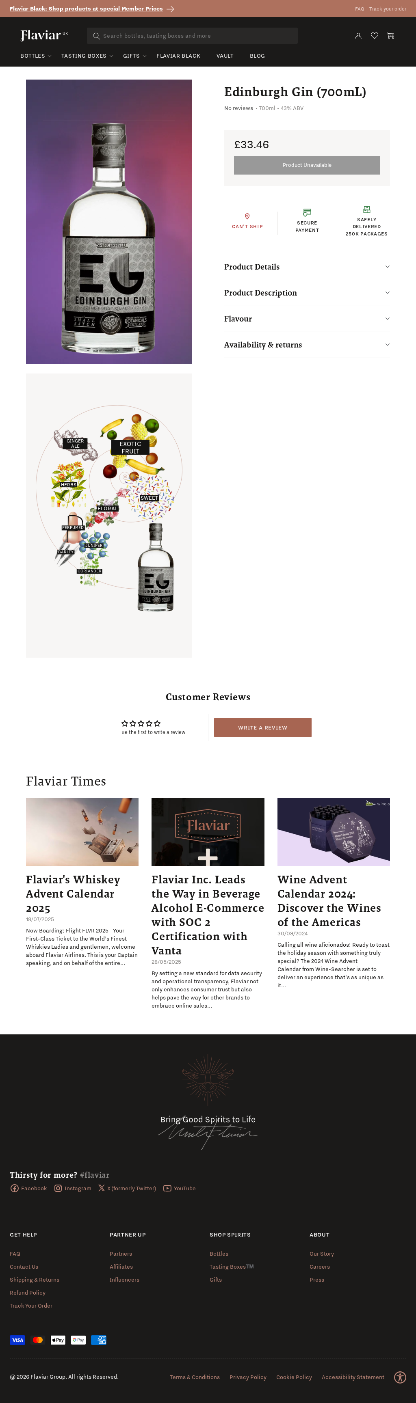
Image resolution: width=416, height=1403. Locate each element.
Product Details (252, 267)
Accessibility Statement (353, 1377)
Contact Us (24, 1266)
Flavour (238, 319)
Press (317, 1279)
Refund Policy (28, 1292)
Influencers (124, 1279)
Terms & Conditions (195, 1377)
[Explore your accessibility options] (400, 1377)
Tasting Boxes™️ (232, 1266)
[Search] (97, 36)
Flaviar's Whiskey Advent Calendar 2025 (73, 893)
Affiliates (121, 1266)
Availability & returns (263, 345)
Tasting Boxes (83, 55)
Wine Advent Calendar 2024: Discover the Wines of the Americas (329, 900)
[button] (391, 36)
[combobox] (192, 36)
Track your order (387, 9)
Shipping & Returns (34, 1279)
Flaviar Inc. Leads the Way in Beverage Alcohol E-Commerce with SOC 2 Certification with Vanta (208, 915)
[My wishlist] (374, 36)
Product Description (260, 293)
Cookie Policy (294, 1377)
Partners (121, 1253)
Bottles (32, 55)
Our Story (322, 1253)
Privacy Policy (248, 1377)
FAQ (359, 9)
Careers (320, 1266)
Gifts (131, 55)
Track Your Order (31, 1305)
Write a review (262, 727)
